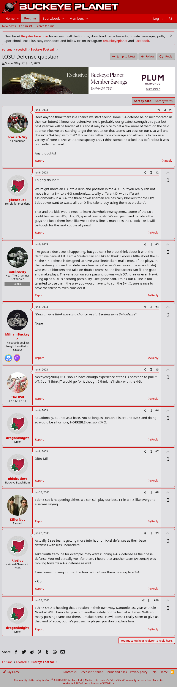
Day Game (13, 672)
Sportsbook (51, 18)
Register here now (34, 36)
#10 (156, 600)
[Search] (170, 18)
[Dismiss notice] (170, 36)
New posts (9, 26)
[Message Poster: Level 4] (8, 356)
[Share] (158, 110)
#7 (157, 451)
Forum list (25, 26)
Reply (168, 160)
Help (153, 672)
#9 (157, 533)
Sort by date (142, 101)
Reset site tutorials (91, 672)
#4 (157, 307)
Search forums (45, 26)
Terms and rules (116, 672)
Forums (30, 18)
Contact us (69, 672)
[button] (18, 18)
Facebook (142, 40)
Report (39, 160)
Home (9, 18)
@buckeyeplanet (115, 40)
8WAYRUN (108, 683)
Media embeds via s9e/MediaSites (104, 680)
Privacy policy (138, 672)
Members (77, 18)
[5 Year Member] (17, 356)
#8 (157, 492)
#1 (170, 110)
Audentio (158, 680)
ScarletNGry (13, 63)
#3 (157, 244)
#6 (157, 410)
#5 (157, 369)
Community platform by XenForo (48, 680)
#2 (157, 172)
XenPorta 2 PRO (72, 683)
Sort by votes (163, 101)
